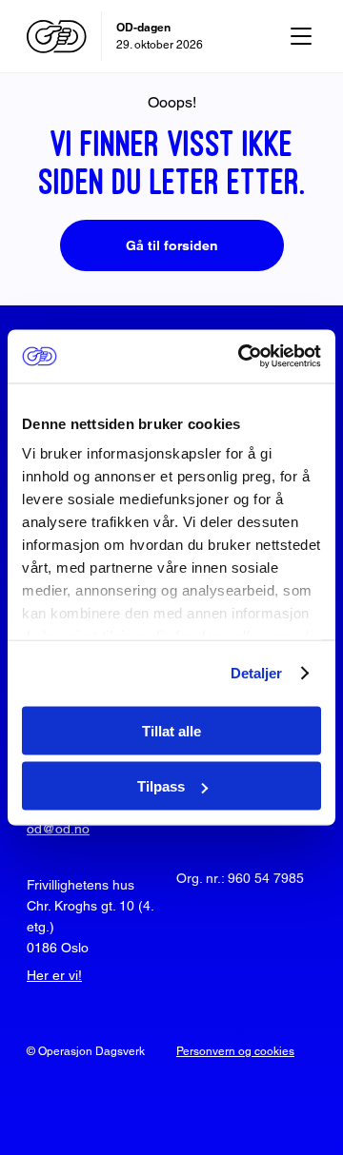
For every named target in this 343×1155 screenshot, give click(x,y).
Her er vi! (54, 975)
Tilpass (161, 786)
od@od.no (58, 828)
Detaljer (257, 673)
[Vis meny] (301, 36)
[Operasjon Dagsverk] (57, 36)
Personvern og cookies (235, 1051)
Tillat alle (171, 730)
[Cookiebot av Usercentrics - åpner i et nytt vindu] (242, 356)
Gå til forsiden (172, 245)
